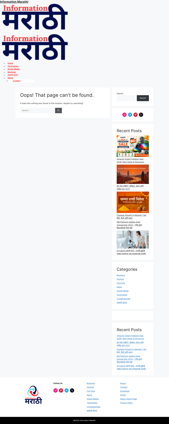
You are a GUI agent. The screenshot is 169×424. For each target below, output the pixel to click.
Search (120, 93)
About (123, 383)
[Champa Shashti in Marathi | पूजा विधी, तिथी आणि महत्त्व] (133, 203)
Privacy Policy (126, 403)
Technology (122, 295)
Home (123, 395)
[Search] (58, 110)
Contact (16, 81)
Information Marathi (14, 1)
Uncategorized (123, 299)
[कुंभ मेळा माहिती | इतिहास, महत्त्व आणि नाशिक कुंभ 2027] (133, 175)
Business (121, 275)
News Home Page (128, 399)
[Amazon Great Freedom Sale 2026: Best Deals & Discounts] (133, 146)
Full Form (121, 283)
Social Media (123, 291)
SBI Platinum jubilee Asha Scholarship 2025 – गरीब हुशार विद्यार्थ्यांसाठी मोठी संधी (129, 225)
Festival (120, 279)
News (119, 287)
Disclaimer (125, 391)
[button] (87, 78)
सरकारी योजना (122, 302)
